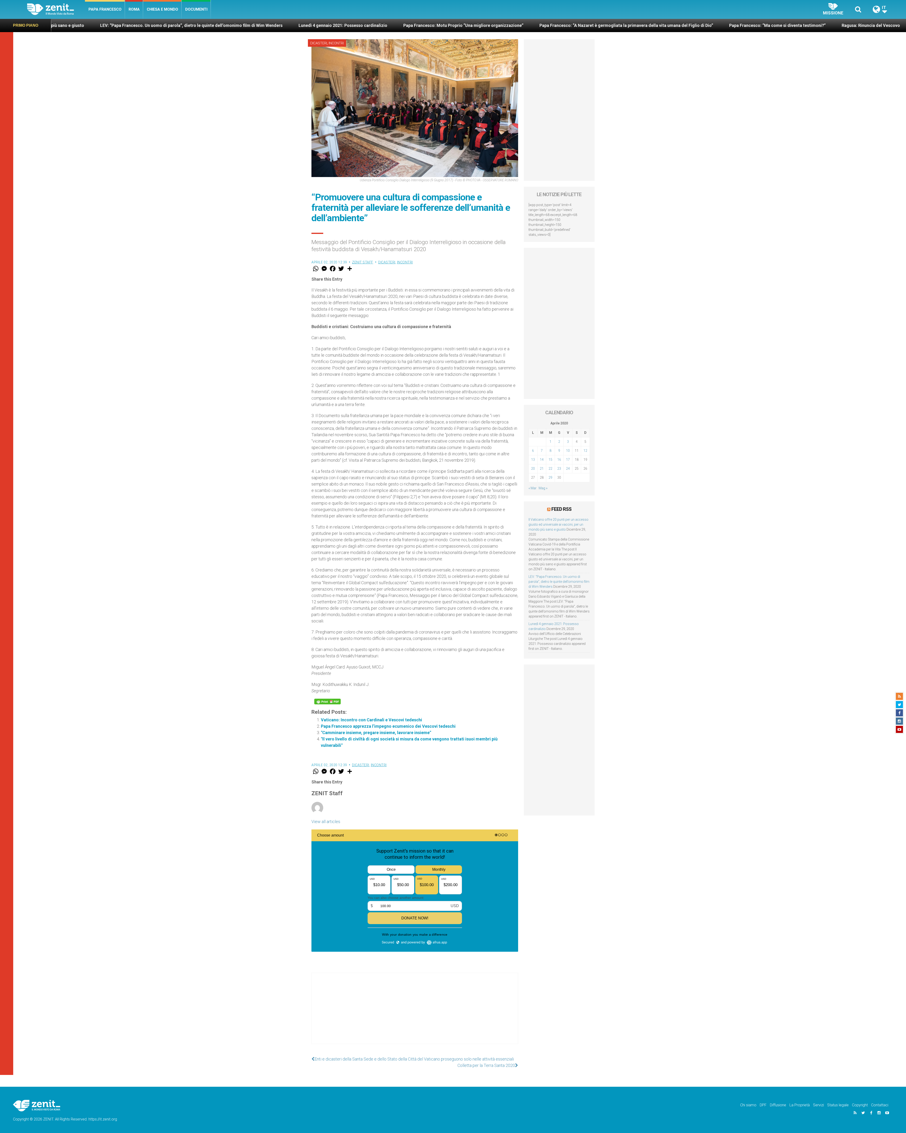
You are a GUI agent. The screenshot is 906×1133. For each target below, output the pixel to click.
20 (533, 468)
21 (542, 468)
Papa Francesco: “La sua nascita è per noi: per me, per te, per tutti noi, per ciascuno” (796, 25)
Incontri (336, 43)
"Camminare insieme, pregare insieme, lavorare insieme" (376, 732)
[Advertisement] (415, 1013)
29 (550, 477)
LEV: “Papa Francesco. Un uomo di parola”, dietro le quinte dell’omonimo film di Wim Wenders (558, 581)
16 (559, 459)
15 (550, 459)
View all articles (325, 821)
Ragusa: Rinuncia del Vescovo (670, 25)
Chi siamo (748, 1105)
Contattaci (879, 1105)
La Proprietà (799, 1105)
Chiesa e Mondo (162, 9)
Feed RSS (561, 509)
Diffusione (778, 1105)
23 (559, 468)
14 (542, 459)
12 (585, 450)
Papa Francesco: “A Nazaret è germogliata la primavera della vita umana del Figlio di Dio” (425, 25)
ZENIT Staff (362, 262)
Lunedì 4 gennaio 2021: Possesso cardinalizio (142, 25)
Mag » (543, 488)
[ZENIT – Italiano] (56, 9)
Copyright (860, 1105)
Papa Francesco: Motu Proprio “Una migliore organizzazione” (263, 25)
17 (568, 459)
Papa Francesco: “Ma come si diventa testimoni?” (576, 25)
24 (568, 468)
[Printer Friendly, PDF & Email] (327, 701)
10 (568, 450)
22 (550, 468)
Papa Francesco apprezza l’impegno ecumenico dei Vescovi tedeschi (388, 726)
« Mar (532, 488)
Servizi (818, 1105)
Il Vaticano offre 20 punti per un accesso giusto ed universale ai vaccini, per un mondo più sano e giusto (558, 524)
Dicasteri (318, 43)
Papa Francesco (105, 9)
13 (533, 459)
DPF (763, 1105)
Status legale (838, 1105)
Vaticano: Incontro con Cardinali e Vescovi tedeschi (371, 719)
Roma (134, 9)
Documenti (196, 9)
